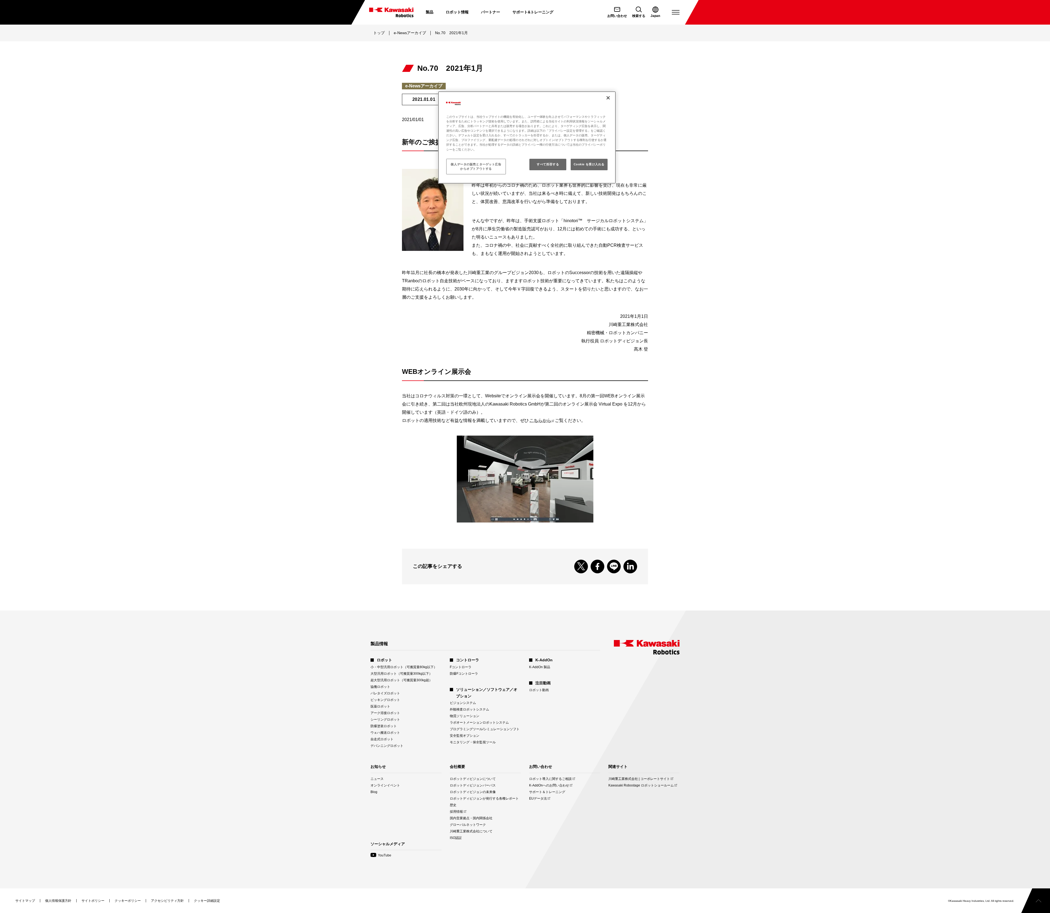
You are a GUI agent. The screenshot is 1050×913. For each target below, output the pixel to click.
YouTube (381, 855)
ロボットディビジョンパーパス (473, 785)
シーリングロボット (385, 719)
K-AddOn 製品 (539, 667)
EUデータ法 (538, 798)
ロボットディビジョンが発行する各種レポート (484, 798)
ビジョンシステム (463, 703)
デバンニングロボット (387, 746)
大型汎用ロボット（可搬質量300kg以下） (401, 674)
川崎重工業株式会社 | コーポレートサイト (639, 779)
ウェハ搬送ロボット (385, 733)
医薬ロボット (380, 706)
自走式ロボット (382, 739)
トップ (379, 33)
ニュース (377, 779)
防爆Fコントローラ (464, 674)
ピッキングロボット (385, 700)
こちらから (541, 420)
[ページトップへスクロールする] (1035, 900)
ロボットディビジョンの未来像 (473, 792)
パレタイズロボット (385, 693)
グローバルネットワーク (468, 825)
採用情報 (456, 811)
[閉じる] (608, 98)
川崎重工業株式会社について (471, 831)
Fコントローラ (460, 667)
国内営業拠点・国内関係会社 (471, 818)
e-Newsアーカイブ (410, 33)
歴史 (453, 805)
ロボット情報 (457, 12)
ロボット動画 (539, 690)
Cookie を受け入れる (589, 164)
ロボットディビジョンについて (473, 779)
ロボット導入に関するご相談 (550, 779)
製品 (429, 12)
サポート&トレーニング (532, 12)
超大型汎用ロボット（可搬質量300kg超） (401, 680)
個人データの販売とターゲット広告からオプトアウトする (476, 166)
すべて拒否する (548, 164)
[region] (527, 137)
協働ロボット (380, 687)
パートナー (490, 12)
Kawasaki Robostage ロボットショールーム (641, 785)
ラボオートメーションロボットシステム (479, 722)
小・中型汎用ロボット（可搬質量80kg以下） (404, 667)
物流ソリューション (464, 716)
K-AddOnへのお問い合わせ (549, 785)
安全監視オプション (464, 736)
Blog (374, 792)
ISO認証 (456, 838)
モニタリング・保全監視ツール (473, 742)
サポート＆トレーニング (547, 792)
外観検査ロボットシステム (469, 709)
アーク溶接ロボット (385, 713)
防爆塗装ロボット (384, 726)
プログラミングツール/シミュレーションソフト (485, 729)
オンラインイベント (385, 785)
